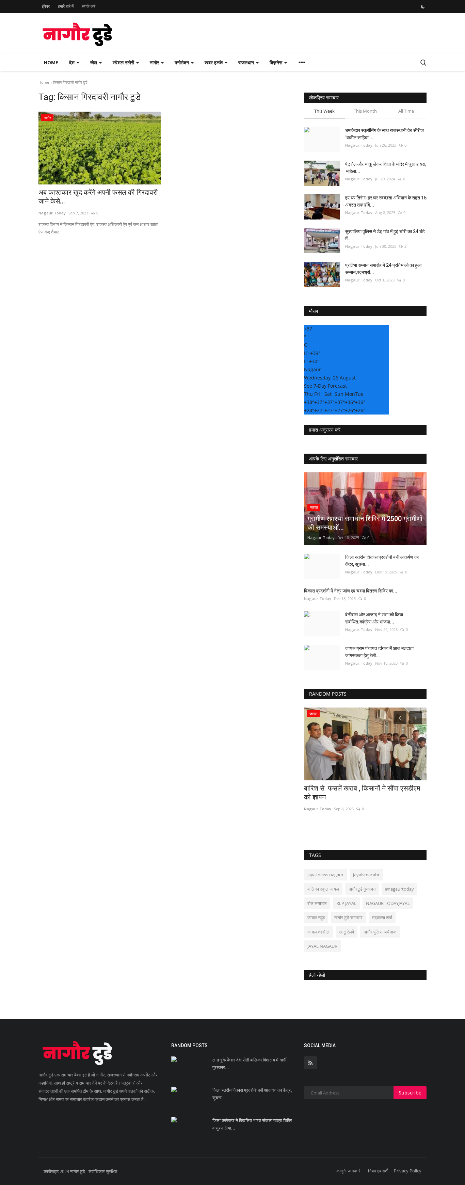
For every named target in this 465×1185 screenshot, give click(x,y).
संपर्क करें (88, 6)
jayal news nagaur (325, 875)
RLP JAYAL (346, 903)
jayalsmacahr (366, 875)
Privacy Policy (407, 1171)
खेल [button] (94, 62)
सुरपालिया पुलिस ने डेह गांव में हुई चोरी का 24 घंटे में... (385, 235)
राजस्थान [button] (246, 62)
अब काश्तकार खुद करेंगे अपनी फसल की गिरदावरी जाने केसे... (99, 196)
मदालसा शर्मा (382, 917)
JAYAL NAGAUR (322, 946)
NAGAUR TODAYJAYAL (388, 903)
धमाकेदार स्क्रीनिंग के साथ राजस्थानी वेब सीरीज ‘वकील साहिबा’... (384, 134)
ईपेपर (46, 6)
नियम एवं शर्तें (377, 1171)
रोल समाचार (317, 903)
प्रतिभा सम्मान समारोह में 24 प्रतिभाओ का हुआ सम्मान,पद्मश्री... (383, 268)
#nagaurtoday (399, 889)
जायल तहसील (318, 932)
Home (51, 62)
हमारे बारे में (66, 6)
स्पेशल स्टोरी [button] (124, 62)
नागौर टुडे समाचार (348, 917)
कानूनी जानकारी (349, 1171)
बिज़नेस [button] (277, 62)
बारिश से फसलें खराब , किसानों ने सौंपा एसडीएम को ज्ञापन (362, 792)
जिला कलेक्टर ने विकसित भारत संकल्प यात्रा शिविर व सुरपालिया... (252, 1124)
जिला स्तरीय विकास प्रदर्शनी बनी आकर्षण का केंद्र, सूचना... (382, 560)
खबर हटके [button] (214, 62)
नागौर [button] (155, 62)
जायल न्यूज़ (316, 917)
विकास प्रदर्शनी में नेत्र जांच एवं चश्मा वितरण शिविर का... (350, 591)
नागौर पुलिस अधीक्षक (380, 932)
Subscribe (410, 1092)
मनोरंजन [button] (182, 62)
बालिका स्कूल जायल (323, 889)
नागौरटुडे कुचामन (362, 889)
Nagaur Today (52, 212)
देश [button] (72, 62)
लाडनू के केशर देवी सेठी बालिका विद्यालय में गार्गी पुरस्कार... (249, 1063)
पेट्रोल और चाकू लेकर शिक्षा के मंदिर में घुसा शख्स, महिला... (385, 167)
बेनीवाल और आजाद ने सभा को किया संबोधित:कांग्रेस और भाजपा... (374, 618)
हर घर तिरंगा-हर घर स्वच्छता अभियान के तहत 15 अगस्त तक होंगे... (386, 201)
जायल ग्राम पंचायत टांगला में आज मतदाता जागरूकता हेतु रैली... (379, 652)
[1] (423, 6)
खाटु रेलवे (346, 932)
